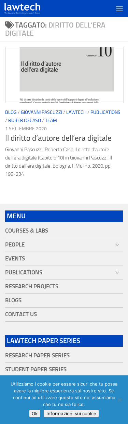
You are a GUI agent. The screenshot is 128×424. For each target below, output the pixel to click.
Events (15, 258)
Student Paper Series (36, 369)
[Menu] (119, 8)
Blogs (13, 300)
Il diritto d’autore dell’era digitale (58, 138)
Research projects (31, 286)
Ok (35, 413)
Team (51, 120)
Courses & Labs (26, 230)
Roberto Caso (24, 120)
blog (11, 112)
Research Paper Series (37, 355)
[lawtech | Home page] (28, 8)
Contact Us (21, 314)
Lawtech (76, 112)
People (15, 244)
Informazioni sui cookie (71, 413)
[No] (119, 399)
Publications (105, 112)
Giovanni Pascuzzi (41, 112)
